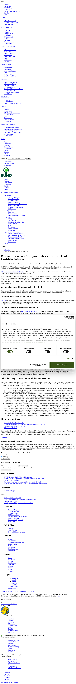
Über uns (7, 9)
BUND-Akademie (9, 90)
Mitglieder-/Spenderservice (12, 113)
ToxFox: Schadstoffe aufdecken (13, 89)
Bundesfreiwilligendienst (11, 92)
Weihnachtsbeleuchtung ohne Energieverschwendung (20, 499)
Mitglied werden (9, 85)
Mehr (68, 358)
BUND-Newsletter (10, 87)
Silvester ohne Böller (10, 501)
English (6, 13)
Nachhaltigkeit (8, 37)
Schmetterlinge (8, 67)
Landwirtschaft (8, 53)
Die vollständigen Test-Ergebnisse (14, 423)
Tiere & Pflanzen (9, 24)
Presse (6, 142)
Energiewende (8, 33)
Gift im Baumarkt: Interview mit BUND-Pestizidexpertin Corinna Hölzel (25, 483)
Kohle (6, 38)
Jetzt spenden (8, 162)
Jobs (5, 116)
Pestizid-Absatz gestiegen (11, 480)
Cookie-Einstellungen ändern (9, 591)
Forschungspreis (9, 119)
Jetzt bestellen (5, 604)
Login (6, 153)
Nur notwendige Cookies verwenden (38, 364)
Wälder (6, 61)
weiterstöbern (13, 604)
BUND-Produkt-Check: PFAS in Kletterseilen (18, 477)
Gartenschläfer (8, 74)
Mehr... (59, 596)
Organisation (8, 111)
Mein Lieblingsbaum (10, 82)
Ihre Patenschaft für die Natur (13, 129)
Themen (6, 4)
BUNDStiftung (8, 134)
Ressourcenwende (9, 42)
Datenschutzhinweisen (23, 342)
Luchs (6, 72)
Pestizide (3, 300)
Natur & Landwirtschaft (11, 22)
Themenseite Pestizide (10, 428)
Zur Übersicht (5, 437)
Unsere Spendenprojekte (11, 127)
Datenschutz (8, 121)
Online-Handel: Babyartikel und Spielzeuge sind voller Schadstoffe (24, 478)
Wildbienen (7, 69)
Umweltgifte (8, 43)
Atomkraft (7, 30)
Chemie (6, 32)
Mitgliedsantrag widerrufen (26, 591)
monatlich (6, 455)
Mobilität (7, 40)
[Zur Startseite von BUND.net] (6, 176)
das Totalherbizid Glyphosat (29, 311)
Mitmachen (7, 6)
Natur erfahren (8, 101)
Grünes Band (8, 51)
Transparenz (8, 118)
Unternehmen (8, 136)
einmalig (5, 457)
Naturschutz (7, 60)
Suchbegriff (4, 158)
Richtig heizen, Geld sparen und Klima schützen (18, 503)
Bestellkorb (7, 165)
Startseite (7, 250)
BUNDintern (8, 94)
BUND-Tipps (8, 8)
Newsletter (7, 148)
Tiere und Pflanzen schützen (12, 103)
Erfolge (6, 109)
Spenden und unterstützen (12, 11)
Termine (6, 145)
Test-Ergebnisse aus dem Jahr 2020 (14, 426)
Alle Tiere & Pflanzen (10, 76)
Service (6, 14)
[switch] (28, 351)
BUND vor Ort (8, 114)
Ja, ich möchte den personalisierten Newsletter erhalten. (19, 468)
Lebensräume (8, 55)
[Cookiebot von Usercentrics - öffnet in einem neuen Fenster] (66, 317)
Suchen (28, 158)
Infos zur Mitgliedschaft (11, 131)
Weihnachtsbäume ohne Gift (12, 498)
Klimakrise (7, 35)
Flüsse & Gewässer (10, 50)
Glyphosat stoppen (9, 491)
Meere (6, 58)
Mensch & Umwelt (10, 21)
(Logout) (7, 155)
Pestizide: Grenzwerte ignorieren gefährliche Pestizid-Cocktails (22, 482)
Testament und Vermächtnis (12, 132)
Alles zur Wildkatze (10, 71)
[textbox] (16, 158)
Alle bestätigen (62, 365)
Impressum (7, 143)
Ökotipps (7, 100)
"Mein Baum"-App (10, 84)
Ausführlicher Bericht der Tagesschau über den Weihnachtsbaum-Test (24, 424)
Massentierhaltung (9, 56)
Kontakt (6, 152)
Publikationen (8, 147)
